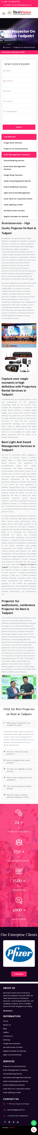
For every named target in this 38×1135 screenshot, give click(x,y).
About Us (7, 1025)
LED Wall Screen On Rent (14, 211)
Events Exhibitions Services (15, 187)
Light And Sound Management (17, 193)
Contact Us (8, 1036)
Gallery (6, 1032)
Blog (5, 1028)
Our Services (10, 137)
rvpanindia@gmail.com (16, 1110)
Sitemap (6, 1040)
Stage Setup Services (13, 175)
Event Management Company (17, 155)
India (11, 1127)
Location (9, 101)
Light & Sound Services (12, 1055)
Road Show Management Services (15, 167)
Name (8, 71)
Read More (8, 1011)
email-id (9, 81)
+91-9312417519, (14, 2)
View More (19, 974)
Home (7, 47)
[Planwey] (19, 13)
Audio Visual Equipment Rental (17, 181)
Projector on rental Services (16, 149)
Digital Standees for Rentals (16, 216)
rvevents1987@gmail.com (22, 5)
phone (9, 91)
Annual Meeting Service (14, 160)
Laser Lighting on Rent (13, 205)
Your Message (12, 111)
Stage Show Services (13, 143)
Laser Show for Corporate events (18, 199)
